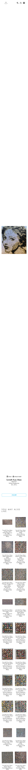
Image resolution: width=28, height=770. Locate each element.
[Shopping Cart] (20, 3)
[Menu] (24, 3)
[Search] (17, 3)
